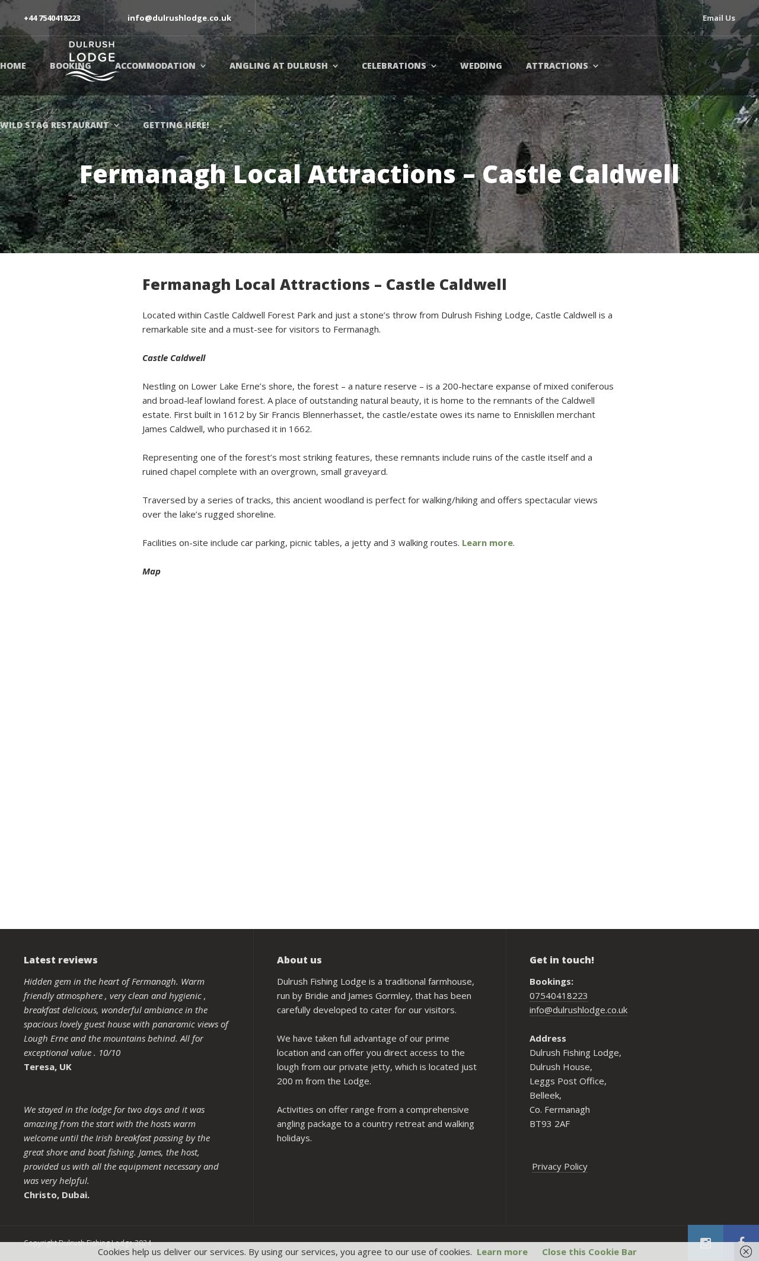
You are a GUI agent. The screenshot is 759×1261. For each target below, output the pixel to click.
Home (13, 65)
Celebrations (394, 65)
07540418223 (559, 995)
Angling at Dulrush (278, 65)
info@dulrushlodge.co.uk (578, 1010)
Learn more (487, 542)
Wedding (481, 65)
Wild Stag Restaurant (54, 124)
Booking (70, 65)
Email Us (719, 17)
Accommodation (155, 65)
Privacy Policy (560, 1166)
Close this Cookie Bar (589, 1251)
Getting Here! (176, 124)
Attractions (557, 65)
